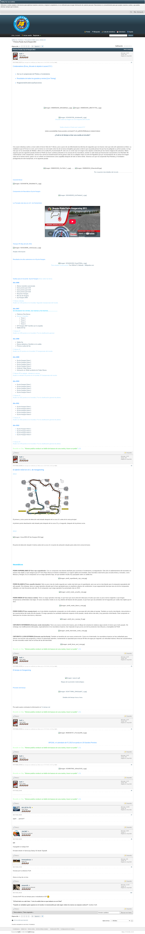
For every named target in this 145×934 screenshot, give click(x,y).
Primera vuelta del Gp (23, 346)
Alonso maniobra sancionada (26, 286)
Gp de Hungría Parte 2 (24, 362)
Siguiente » (37, 46)
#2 (131, 465)
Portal (88, 32)
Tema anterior (18, 912)
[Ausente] (32, 807)
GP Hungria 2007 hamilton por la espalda (30, 326)
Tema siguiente (27, 912)
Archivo (42, 40)
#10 (131, 892)
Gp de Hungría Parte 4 (24, 366)
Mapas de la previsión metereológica (72, 682)
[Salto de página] (42, 46)
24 (32, 46)
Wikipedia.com (89, 265)
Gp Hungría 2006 (22, 297)
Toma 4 (23, 324)
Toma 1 (23, 318)
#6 (131, 790)
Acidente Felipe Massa (24, 368)
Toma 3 (23, 322)
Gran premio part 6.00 (24, 291)
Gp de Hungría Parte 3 (24, 364)
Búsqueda (97, 32)
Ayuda (131, 32)
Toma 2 (23, 320)
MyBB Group (31, 932)
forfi (20, 54)
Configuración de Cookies (68, 929)
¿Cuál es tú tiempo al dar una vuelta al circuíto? (72, 135)
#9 (131, 867)
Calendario (122, 32)
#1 (131, 62)
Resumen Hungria (22, 293)
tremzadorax (26, 860)
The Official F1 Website (76, 265)
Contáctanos (16, 929)
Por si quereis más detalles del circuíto (113, 172)
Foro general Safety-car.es (32, 40)
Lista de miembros (109, 32)
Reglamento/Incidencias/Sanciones (29, 83)
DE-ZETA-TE (26, 807)
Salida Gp (20, 342)
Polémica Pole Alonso (23, 314)
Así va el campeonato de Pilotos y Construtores (33, 74)
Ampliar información (19, 251)
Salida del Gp (21, 327)
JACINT (24, 831)
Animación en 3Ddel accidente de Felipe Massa (32, 370)
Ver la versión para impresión (21, 920)
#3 (131, 666)
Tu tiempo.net (46, 707)
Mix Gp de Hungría (23, 295)
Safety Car (14, 40)
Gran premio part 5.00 (24, 290)
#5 (131, 764)
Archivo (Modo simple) (42, 929)
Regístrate (36, 35)
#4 (131, 729)
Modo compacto (128, 49)
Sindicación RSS (54, 929)
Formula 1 (21, 40)
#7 (131, 814)
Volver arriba (31, 929)
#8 (131, 839)
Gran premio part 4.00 (24, 288)
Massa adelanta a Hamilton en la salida (29, 344)
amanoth (25, 885)
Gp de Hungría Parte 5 (24, 392)
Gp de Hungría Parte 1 (24, 360)
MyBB (19, 932)
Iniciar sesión (27, 35)
